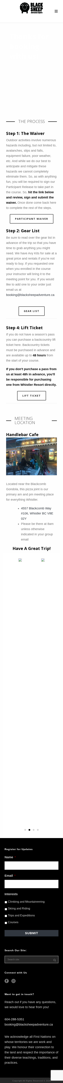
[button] (25, 830)
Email (10, 875)
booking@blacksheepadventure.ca (30, 295)
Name (10, 857)
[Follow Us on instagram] (13, 981)
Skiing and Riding (19, 908)
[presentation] (6, 668)
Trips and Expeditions (21, 915)
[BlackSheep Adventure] (31, 8)
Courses (13, 922)
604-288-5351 (14, 1019)
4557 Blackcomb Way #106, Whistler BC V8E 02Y (37, 514)
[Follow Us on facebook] (7, 981)
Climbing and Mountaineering (26, 901)
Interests (11, 894)
